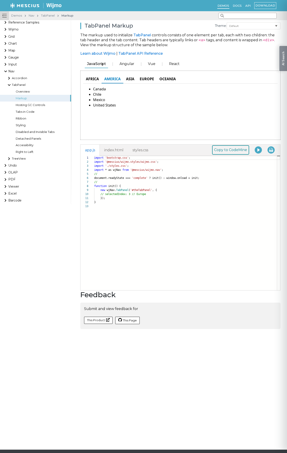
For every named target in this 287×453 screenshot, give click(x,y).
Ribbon (21, 118)
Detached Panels (28, 138)
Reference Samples (23, 22)
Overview (23, 91)
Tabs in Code (25, 111)
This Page (130, 320)
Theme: (221, 26)
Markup (21, 98)
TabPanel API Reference (140, 53)
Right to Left (24, 152)
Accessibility (24, 145)
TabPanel (142, 35)
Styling (21, 125)
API (248, 5)
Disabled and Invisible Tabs (35, 132)
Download (265, 5)
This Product (96, 320)
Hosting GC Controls (30, 105)
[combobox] (248, 15)
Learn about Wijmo (97, 53)
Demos (223, 5)
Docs (237, 5)
